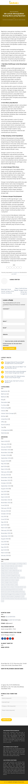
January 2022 (5, 511)
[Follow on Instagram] (5, 638)
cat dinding (19, 563)
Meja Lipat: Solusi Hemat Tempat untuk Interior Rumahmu (7, 291)
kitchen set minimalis (17, 589)
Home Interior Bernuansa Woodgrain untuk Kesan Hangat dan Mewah (15, 372)
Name (5, 321)
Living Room (4, 419)
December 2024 (5, 449)
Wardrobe (4, 433)
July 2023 (4, 491)
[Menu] (26, 2)
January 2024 (5, 474)
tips (19, 598)
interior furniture (13, 582)
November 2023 (5, 480)
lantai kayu (22, 591)
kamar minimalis (15, 587)
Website (5, 334)
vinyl (3, 601)
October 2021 (5, 513)
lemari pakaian (16, 594)
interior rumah (14, 584)
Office (3, 422)
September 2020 (6, 536)
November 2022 (5, 502)
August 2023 (5, 488)
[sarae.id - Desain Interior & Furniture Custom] (14, 2)
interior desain (15, 580)
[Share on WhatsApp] (7, 267)
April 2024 (4, 466)
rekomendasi (10, 596)
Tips (2, 427)
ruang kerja (17, 596)
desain (20, 565)
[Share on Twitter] (12, 267)
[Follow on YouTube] (13, 638)
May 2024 (4, 463)
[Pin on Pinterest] (18, 267)
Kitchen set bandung (6, 589)
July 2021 (3, 516)
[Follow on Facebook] (2, 638)
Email (5, 327)
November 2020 (6, 533)
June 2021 (4, 519)
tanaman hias (13, 598)
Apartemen (4, 391)
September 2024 (6, 458)
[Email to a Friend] (15, 267)
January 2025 (5, 447)
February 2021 (5, 530)
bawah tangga (12, 563)
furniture (16, 572)
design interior (5, 572)
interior (22, 577)
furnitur (11, 572)
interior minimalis (5, 584)
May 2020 (4, 547)
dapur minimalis (5, 565)
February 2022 (5, 508)
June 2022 (4, 505)
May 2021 (3, 522)
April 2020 (4, 550)
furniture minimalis (6, 575)
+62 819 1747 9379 (13, 620)
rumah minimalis (5, 598)
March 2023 (4, 497)
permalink (14, 274)
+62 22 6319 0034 (10, 616)
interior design (5, 582)
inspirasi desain (5, 577)
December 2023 (5, 477)
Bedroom (4, 396)
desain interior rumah (6, 570)
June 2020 (4, 544)
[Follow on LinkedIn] (10, 638)
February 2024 (5, 472)
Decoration (4, 402)
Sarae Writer (22, 19)
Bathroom (4, 394)
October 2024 (5, 455)
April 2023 (4, 494)
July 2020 (4, 541)
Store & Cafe (4, 424)
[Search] (1, 2)
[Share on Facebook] (10, 267)
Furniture (4, 405)
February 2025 (5, 444)
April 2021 (4, 525)
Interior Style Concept (7, 413)
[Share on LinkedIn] (20, 267)
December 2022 (5, 500)
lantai (17, 591)
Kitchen (3, 416)
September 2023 (6, 486)
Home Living (4, 408)
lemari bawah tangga (6, 594)
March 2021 (4, 527)
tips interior (23, 598)
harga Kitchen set (15, 575)
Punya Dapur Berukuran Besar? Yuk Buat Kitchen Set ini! (15, 367)
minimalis (23, 594)
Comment (6, 308)
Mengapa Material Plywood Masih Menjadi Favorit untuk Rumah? (14, 362)
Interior (3, 410)
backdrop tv (4, 563)
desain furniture (5, 568)
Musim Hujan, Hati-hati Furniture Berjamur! (14, 381)
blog (2, 399)
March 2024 (4, 469)
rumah (22, 596)
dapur (24, 563)
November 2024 (5, 452)
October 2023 (5, 483)
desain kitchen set (17, 570)
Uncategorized (14, 11)
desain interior (13, 568)
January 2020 (5, 555)
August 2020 (5, 538)
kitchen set (22, 587)
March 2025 (4, 441)
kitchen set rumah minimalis (8, 591)
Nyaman (3, 596)
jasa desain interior (6, 587)
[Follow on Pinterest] (7, 638)
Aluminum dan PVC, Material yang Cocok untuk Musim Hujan (15, 377)
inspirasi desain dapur (15, 577)
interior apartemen (6, 580)
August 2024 (5, 461)
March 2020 (4, 552)
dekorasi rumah (13, 565)
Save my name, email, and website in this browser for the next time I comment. (14, 343)
